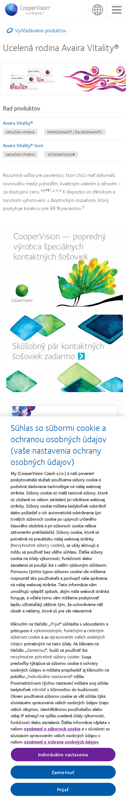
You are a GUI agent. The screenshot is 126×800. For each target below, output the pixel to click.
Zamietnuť (63, 772)
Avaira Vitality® (18, 122)
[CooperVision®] (29, 14)
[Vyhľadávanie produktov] (8, 31)
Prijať (63, 789)
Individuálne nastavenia (63, 754)
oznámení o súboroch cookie (52, 728)
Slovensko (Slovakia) (97, 9)
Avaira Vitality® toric (24, 145)
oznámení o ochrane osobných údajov (61, 741)
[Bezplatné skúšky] (64, 390)
